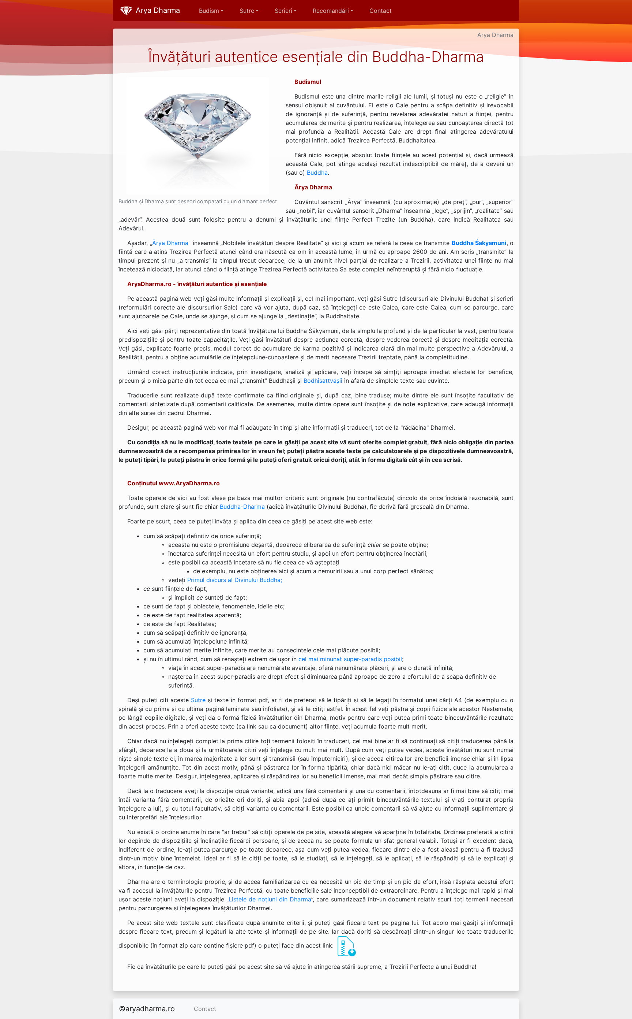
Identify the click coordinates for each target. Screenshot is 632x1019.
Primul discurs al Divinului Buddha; (234, 579)
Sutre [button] (247, 10)
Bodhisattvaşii (323, 380)
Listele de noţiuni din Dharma (270, 899)
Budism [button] (209, 10)
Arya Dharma (156, 10)
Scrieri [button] (283, 10)
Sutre (198, 700)
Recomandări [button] (331, 10)
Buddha (317, 172)
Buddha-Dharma (242, 506)
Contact (380, 10)
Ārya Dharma (170, 243)
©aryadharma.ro (147, 1008)
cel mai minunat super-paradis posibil (350, 659)
